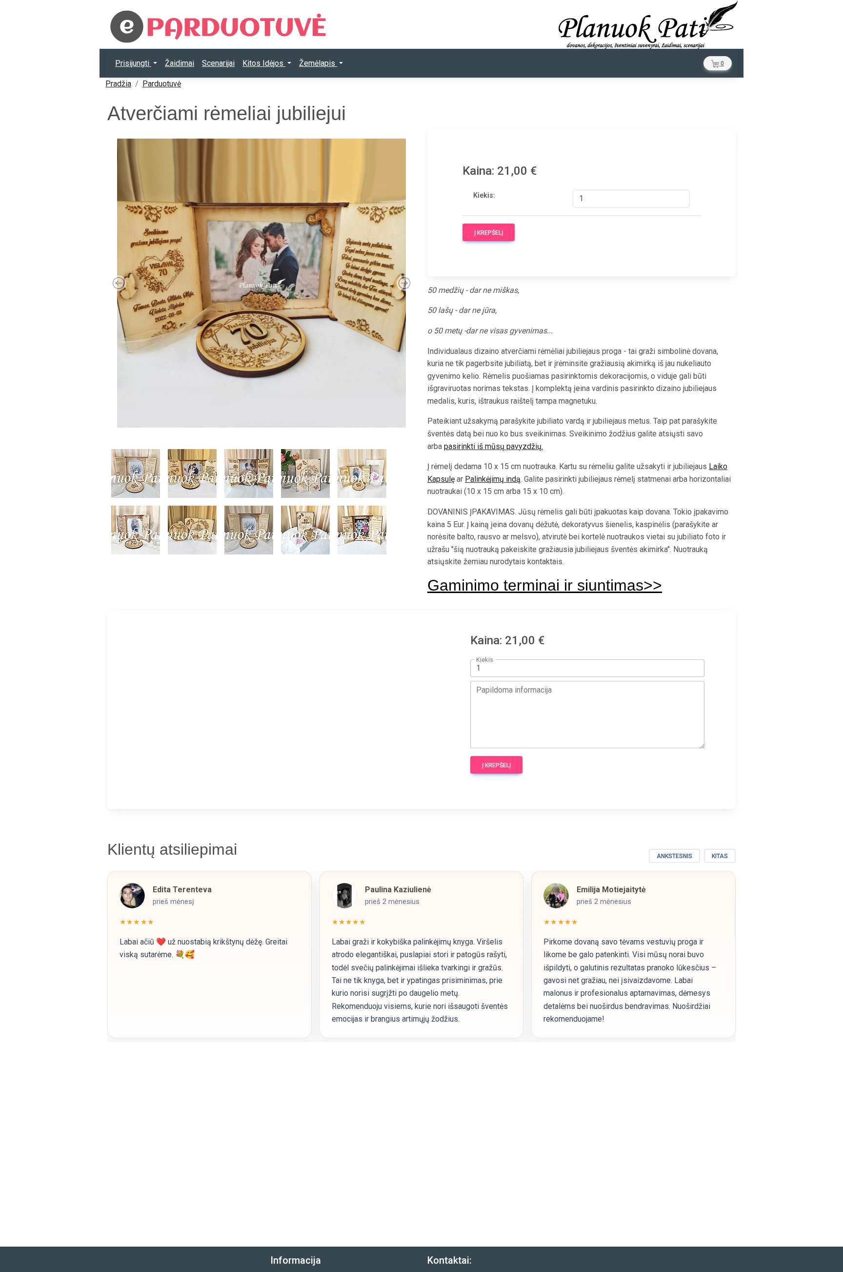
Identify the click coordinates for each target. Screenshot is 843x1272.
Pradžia (118, 83)
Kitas (720, 856)
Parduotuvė (161, 83)
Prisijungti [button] (133, 63)
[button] (717, 63)
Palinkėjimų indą (493, 479)
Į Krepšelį (488, 232)
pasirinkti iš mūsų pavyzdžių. (493, 446)
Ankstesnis (674, 856)
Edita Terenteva (182, 889)
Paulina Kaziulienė (398, 889)
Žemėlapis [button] (318, 63)
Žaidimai (179, 63)
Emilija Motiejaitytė (611, 889)
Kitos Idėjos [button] (263, 63)
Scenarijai (218, 63)
